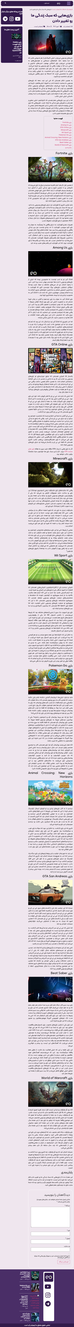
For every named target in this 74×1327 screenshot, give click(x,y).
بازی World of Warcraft (63, 145)
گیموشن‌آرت (69, 9)
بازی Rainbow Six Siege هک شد (25, 1286)
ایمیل (67, 1238)
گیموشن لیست (56, 9)
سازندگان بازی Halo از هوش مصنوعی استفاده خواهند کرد (25, 1316)
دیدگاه (67, 1205)
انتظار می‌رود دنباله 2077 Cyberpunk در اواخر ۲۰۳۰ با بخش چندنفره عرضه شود (23, 1300)
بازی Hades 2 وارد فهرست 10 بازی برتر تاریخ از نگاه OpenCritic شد (16, 47)
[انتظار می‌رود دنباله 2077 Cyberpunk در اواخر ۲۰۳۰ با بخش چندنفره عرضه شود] (34, 1302)
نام (68, 1230)
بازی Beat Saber (65, 142)
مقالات (63, 9)
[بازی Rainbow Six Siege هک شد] (35, 1287)
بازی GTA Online (65, 127)
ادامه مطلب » (18, 61)
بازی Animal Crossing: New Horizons (58, 137)
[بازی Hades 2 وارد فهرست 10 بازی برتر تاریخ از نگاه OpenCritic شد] (35, 1275)
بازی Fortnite (67, 122)
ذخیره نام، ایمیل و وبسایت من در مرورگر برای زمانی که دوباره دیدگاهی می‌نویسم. (52, 1256)
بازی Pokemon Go (65, 135)
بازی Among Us (66, 125)
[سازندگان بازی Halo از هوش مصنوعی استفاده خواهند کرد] (35, 1317)
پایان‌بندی (68, 147)
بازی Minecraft (66, 130)
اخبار (21, 1279)
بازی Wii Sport (66, 132)
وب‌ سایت (67, 1246)
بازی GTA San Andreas (63, 140)
